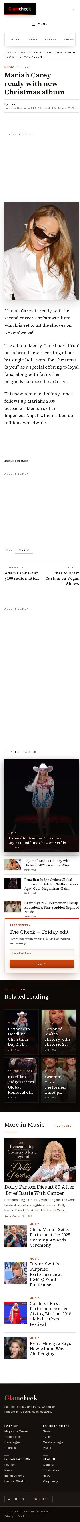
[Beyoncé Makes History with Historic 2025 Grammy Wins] (59, 1032)
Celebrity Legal (21, 1071)
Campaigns (12, 1442)
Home (9, 52)
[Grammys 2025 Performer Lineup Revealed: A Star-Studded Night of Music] (59, 1080)
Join (42, 963)
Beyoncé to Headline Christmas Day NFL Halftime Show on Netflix (19, 1044)
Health (49, 1459)
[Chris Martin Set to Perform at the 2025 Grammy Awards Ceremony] (15, 1236)
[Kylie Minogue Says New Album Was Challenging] (15, 1348)
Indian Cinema (14, 1475)
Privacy (8, 1516)
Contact (41, 1499)
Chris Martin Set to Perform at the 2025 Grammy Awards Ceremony (50, 1237)
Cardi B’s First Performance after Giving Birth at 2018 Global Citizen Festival (50, 1313)
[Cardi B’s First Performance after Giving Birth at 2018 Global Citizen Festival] (15, 1313)
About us (16, 1499)
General (48, 1464)
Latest (15, 39)
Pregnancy (50, 1481)
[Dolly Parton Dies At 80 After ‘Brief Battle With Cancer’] (40, 1160)
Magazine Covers (16, 1431)
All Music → (65, 1125)
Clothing (10, 1447)
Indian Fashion (17, 1459)
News (33, 39)
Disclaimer (24, 1516)
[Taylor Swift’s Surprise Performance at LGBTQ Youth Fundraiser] (15, 1273)
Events (51, 39)
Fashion (11, 1425)
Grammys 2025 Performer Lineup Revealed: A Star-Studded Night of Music (58, 1095)
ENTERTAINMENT (56, 1425)
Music (23, 52)
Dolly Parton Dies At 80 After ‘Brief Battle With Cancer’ (39, 1190)
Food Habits (51, 1470)
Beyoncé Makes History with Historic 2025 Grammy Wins (58, 1041)
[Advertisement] (41, 165)
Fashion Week (14, 1481)
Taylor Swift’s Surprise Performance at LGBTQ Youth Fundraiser (46, 1274)
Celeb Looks (13, 1436)
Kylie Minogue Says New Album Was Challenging (50, 1348)
